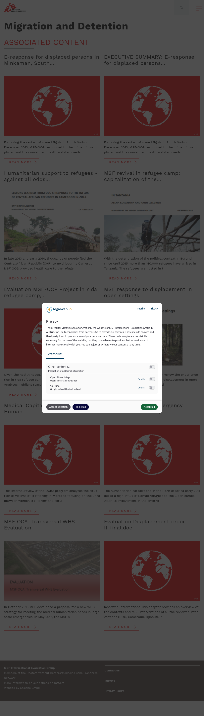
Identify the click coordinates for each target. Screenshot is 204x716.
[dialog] (102, 358)
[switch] (152, 367)
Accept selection (58, 407)
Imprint (141, 308)
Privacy (154, 308)
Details (141, 379)
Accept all (149, 407)
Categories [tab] (55, 354)
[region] (102, 359)
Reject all (81, 407)
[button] (151, 367)
